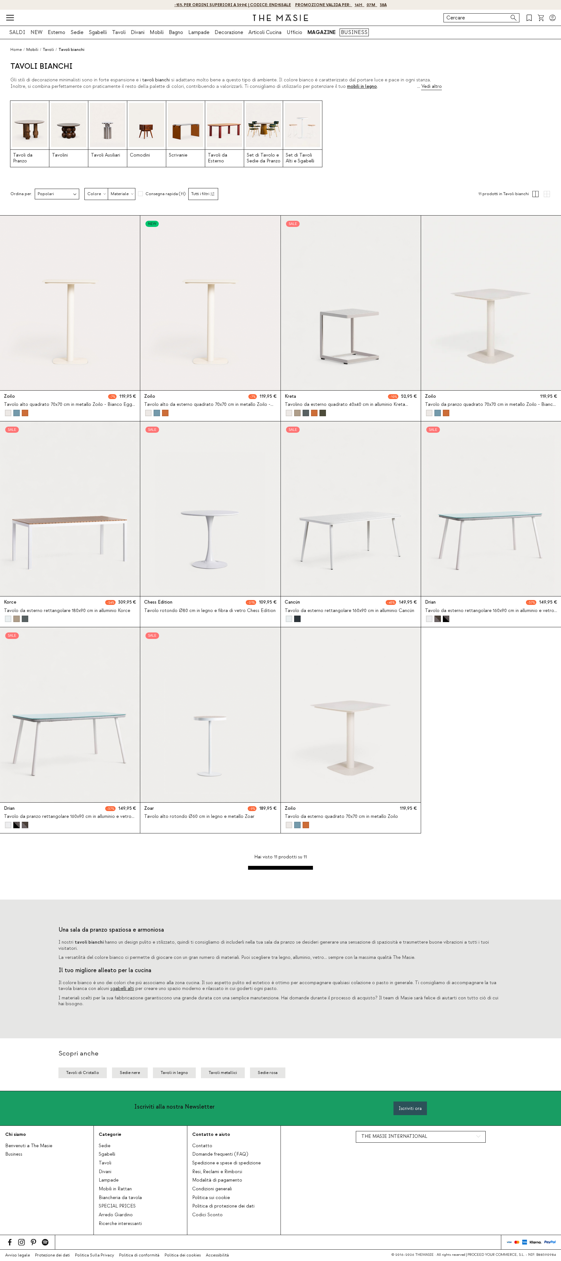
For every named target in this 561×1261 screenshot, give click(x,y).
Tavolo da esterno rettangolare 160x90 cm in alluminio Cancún (349, 611)
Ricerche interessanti (120, 1224)
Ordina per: (21, 194)
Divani (137, 32)
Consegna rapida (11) (165, 193)
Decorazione (229, 32)
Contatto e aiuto (211, 1134)
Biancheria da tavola (120, 1198)
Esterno (56, 32)
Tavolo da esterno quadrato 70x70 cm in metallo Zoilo (341, 816)
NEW (37, 32)
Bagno (176, 32)
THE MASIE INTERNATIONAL (394, 1136)
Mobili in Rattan (115, 1189)
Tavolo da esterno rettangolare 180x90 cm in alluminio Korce (67, 611)
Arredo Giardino (116, 1215)
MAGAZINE (321, 32)
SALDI (17, 32)
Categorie (110, 1134)
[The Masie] (280, 18)
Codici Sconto (207, 1215)
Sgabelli (98, 32)
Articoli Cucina (264, 32)
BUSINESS (354, 32)
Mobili (157, 32)
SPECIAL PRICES (117, 1206)
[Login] (552, 17)
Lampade (198, 32)
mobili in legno (362, 86)
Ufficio (294, 32)
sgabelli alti (122, 989)
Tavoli (119, 32)
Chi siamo (15, 1134)
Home (16, 49)
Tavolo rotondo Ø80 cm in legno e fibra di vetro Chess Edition (210, 611)
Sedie (76, 32)
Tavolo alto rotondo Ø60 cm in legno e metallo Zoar (199, 816)
